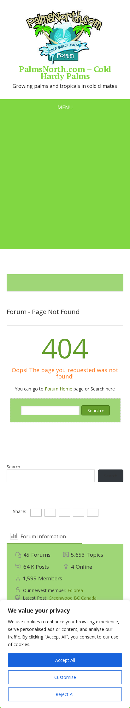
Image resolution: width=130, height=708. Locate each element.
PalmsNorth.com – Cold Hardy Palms (65, 71)
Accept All (65, 660)
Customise (65, 677)
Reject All (65, 694)
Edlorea (75, 590)
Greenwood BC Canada (73, 598)
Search (13, 466)
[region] (65, 654)
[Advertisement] (65, 184)
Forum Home (58, 389)
